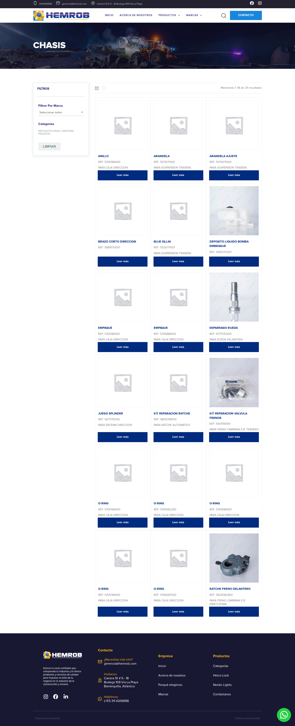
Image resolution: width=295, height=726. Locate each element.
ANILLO (103, 156)
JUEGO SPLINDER (110, 413)
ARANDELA (162, 156)
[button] (222, 15)
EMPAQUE (105, 327)
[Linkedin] (65, 696)
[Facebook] (252, 3)
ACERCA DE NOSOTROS (136, 15)
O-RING (103, 503)
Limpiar (49, 146)
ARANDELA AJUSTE (223, 156)
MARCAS (192, 15)
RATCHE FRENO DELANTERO (230, 588)
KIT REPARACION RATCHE (172, 413)
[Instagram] (260, 3)
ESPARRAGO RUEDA (224, 327)
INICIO (109, 15)
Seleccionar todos (50, 112)
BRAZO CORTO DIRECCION (117, 241)
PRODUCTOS (167, 15)
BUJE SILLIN (162, 241)
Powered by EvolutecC (47, 718)
